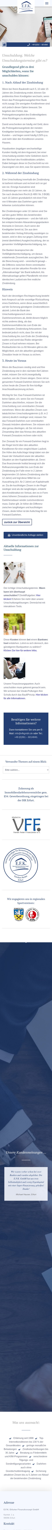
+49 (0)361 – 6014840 (25, 737)
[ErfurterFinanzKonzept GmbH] (26, 7)
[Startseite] (4, 44)
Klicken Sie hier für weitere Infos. (20, 650)
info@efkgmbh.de (24, 733)
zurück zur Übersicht (17, 522)
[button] (26, 535)
